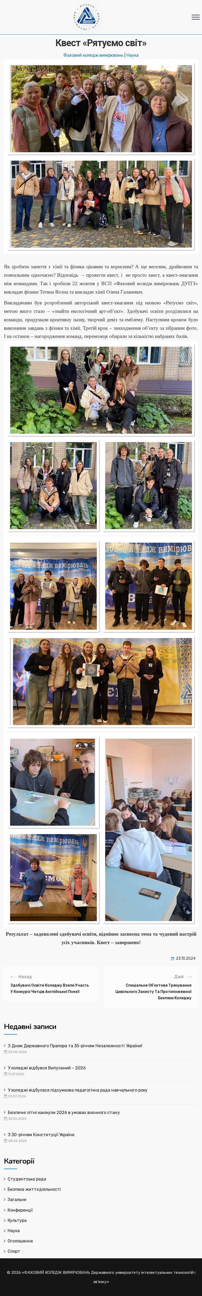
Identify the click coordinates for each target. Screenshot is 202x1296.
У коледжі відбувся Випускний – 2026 (47, 1067)
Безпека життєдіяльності (34, 1189)
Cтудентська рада (27, 1179)
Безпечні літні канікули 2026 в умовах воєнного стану (64, 1112)
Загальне (17, 1199)
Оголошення (20, 1241)
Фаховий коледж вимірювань (93, 55)
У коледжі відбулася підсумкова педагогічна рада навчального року (78, 1090)
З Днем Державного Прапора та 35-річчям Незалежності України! (75, 1045)
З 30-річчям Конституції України (41, 1134)
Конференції (20, 1210)
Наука (133, 55)
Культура (17, 1220)
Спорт (14, 1251)
